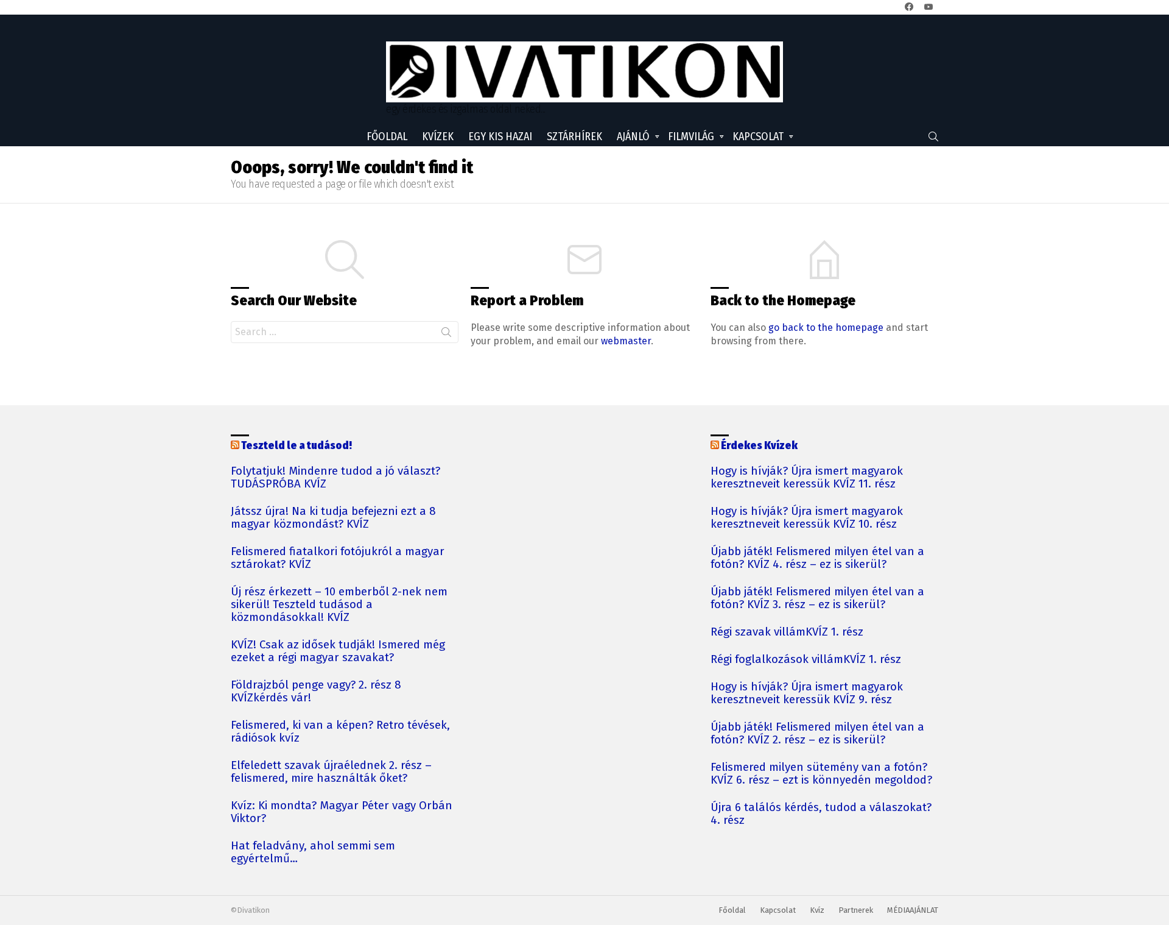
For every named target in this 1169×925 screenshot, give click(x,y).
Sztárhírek (574, 136)
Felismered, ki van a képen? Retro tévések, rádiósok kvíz (340, 732)
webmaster (626, 341)
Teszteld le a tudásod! (296, 445)
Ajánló (633, 136)
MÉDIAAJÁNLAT (912, 910)
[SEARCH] (933, 136)
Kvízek (438, 136)
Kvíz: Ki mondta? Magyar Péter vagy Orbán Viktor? (341, 812)
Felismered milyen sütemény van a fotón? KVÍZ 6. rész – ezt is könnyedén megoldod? (821, 774)
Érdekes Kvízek (759, 445)
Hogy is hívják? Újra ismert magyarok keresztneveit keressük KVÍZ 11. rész (807, 478)
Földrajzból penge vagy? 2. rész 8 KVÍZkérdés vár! (316, 691)
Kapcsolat (758, 136)
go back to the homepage (825, 327)
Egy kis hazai (500, 136)
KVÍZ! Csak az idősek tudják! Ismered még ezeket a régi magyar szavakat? (338, 651)
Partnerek (855, 910)
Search (446, 334)
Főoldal (387, 136)
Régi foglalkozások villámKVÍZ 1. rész (806, 659)
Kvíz (817, 910)
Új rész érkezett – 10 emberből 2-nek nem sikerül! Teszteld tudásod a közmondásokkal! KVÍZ (339, 605)
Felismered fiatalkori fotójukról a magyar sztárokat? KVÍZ (337, 558)
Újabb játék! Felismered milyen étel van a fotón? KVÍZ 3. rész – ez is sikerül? (817, 598)
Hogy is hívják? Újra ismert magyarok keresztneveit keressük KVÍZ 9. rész (807, 693)
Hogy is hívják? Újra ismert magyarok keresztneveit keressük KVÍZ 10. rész (807, 518)
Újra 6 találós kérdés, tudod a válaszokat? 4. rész (821, 814)
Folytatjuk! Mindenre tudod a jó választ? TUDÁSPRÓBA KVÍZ (335, 478)
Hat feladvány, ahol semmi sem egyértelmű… (313, 852)
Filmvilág (691, 136)
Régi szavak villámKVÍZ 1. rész (787, 632)
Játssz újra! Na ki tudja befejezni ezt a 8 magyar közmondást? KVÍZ (333, 518)
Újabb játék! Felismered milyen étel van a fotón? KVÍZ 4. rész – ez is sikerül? (817, 558)
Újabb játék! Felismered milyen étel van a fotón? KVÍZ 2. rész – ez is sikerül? (817, 733)
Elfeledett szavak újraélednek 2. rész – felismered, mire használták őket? (331, 772)
